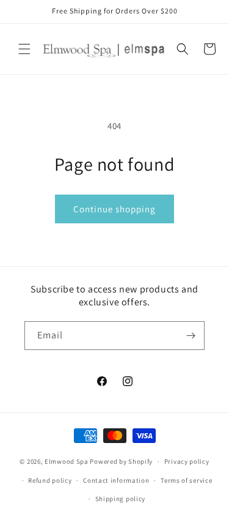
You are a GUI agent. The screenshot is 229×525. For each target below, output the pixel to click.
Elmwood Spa (67, 461)
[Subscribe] (190, 335)
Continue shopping (114, 209)
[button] (24, 48)
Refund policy (49, 480)
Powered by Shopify (121, 461)
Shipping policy (120, 498)
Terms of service (186, 480)
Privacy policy (186, 461)
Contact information (116, 480)
